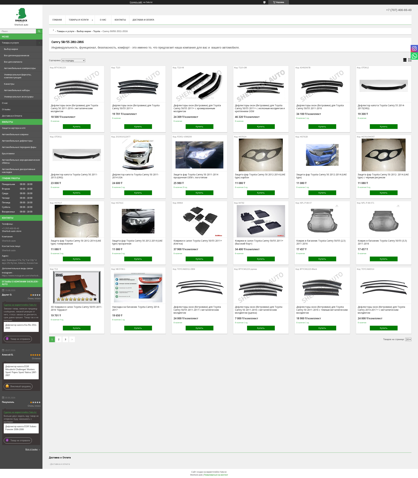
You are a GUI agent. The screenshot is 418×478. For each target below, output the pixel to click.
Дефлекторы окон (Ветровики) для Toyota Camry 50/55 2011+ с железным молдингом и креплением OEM (260, 108)
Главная (57, 19)
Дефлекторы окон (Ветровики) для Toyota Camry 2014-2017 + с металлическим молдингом (381, 309)
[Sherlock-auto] (21, 15)
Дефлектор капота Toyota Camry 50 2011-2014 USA (135, 176)
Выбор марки (11, 49)
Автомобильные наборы (17, 90)
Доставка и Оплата (12, 115)
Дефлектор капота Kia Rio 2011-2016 (21, 326)
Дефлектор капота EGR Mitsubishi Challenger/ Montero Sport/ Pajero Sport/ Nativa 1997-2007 (21, 371)
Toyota (96, 31)
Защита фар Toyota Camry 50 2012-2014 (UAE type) (321, 176)
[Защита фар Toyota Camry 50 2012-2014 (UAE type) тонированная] (76, 221)
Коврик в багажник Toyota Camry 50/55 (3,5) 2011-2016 (382, 242)
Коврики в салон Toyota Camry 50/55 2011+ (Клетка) (198, 242)
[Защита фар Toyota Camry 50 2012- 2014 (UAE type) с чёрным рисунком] (383, 155)
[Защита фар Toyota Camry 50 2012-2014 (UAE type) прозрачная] (138, 221)
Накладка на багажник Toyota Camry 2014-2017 (136, 308)
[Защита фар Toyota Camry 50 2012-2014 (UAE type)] (322, 155)
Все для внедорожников (16, 55)
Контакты (120, 19)
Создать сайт (136, 2)
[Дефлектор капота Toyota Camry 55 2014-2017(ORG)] (383, 85)
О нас (5, 102)
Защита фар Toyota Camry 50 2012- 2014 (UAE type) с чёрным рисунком (383, 176)
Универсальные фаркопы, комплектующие (17, 76)
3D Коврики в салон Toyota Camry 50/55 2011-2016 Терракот (76, 308)
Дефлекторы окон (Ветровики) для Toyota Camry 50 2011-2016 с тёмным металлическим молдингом (322, 309)
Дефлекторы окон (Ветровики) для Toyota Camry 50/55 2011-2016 (320, 107)
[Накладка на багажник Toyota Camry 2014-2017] (138, 287)
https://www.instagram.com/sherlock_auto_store (21, 275)
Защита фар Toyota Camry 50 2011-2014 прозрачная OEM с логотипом (196, 176)
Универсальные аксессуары (18, 96)
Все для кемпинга (13, 61)
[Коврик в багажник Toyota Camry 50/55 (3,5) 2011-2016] (383, 221)
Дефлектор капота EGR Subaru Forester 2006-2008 (20, 428)
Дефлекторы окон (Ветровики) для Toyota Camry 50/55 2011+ (136, 107)
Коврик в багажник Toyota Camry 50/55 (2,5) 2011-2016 (321, 242)
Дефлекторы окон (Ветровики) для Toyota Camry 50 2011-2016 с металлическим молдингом (74, 108)
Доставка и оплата (60, 463)
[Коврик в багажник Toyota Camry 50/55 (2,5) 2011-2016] (322, 221)
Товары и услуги (10, 42)
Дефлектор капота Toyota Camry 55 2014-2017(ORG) (381, 107)
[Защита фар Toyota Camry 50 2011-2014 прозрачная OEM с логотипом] (199, 155)
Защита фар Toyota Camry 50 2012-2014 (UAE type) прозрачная (137, 242)
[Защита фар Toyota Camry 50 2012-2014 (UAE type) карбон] (260, 155)
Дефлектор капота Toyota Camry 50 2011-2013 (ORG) (74, 176)
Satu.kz (223, 472)
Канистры (9, 83)
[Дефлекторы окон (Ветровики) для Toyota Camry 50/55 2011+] (138, 85)
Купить (76, 126)
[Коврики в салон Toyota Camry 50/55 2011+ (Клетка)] (199, 221)
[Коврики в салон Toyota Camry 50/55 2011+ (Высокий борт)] (260, 221)
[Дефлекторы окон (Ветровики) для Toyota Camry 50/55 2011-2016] (322, 85)
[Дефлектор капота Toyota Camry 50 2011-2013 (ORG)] (76, 155)
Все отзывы (31, 449)
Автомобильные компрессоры (20, 68)
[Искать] (39, 31)
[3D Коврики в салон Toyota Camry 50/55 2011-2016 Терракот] (76, 287)
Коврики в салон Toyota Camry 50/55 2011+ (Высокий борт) (259, 242)
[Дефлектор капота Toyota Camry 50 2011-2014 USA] (138, 155)
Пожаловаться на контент (216, 475)
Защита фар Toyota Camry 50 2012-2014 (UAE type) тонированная (76, 242)
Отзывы (6, 109)
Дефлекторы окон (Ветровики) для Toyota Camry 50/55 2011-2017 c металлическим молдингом (197, 309)
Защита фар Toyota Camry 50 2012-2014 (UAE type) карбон (260, 176)
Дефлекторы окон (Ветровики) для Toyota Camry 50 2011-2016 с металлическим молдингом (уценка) (258, 309)
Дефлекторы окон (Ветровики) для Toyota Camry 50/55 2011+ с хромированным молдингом (197, 108)
